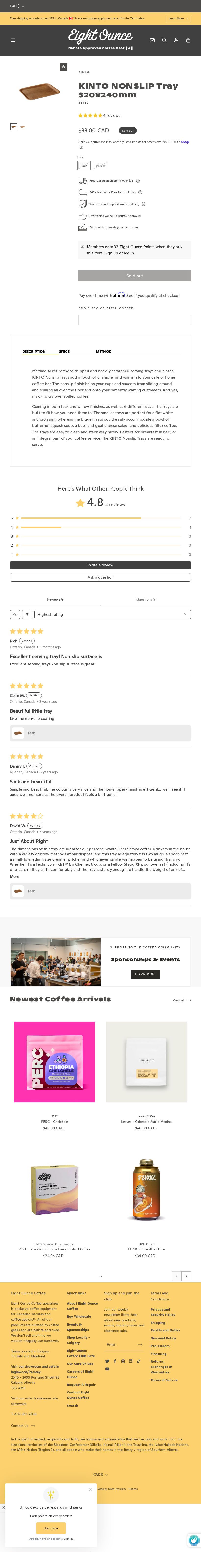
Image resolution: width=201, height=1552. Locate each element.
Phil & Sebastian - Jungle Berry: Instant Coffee (54, 1249)
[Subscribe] (140, 1345)
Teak (84, 165)
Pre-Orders (160, 1346)
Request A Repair (81, 1384)
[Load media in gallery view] (13, 126)
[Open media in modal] (63, 67)
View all (178, 1000)
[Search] (164, 40)
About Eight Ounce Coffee (82, 1306)
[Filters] (27, 614)
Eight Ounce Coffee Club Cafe (81, 1353)
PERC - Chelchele (54, 1121)
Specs (64, 351)
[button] (90, 115)
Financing (159, 1354)
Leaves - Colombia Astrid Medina (146, 1121)
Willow (100, 165)
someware (18, 1403)
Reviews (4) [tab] (55, 599)
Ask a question (100, 577)
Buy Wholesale (79, 1316)
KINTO (84, 72)
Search (72, 1405)
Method (103, 351)
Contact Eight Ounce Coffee (78, 1395)
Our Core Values (80, 1363)
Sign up (111, 253)
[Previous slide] (176, 1276)
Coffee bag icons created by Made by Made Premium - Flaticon (100, 1489)
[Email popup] (152, 40)
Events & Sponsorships (78, 1327)
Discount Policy (163, 1338)
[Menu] (13, 40)
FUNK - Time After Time (146, 1249)
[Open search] (15, 614)
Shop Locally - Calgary (78, 1340)
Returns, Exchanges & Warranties (161, 1366)
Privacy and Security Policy (163, 1312)
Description (34, 351)
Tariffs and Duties (165, 1330)
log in (129, 253)
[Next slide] (186, 1276)
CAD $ (14, 6)
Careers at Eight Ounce (80, 1374)
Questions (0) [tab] (145, 599)
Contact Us (19, 1425)
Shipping (158, 1322)
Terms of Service (164, 1380)
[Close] (3, 1507)
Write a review (100, 565)
